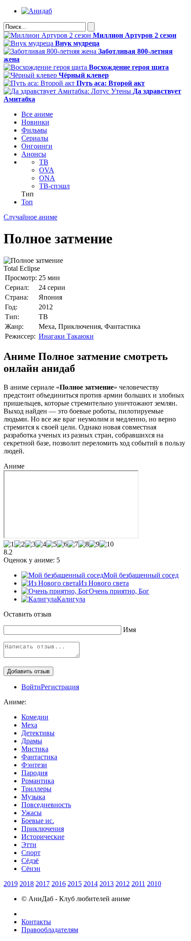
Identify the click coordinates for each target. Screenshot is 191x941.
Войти (31, 687)
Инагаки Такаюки (66, 336)
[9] (94, 544)
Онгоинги (36, 146)
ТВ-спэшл (54, 186)
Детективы (38, 733)
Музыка (33, 796)
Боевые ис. (37, 820)
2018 (27, 883)
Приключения (42, 828)
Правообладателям (49, 929)
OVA (46, 170)
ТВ (43, 162)
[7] (73, 544)
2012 (122, 883)
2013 (106, 883)
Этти (28, 844)
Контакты (36, 921)
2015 (75, 883)
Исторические (42, 836)
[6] (62, 544)
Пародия (34, 773)
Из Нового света (104, 583)
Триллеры (36, 789)
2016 (59, 883)
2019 (11, 883)
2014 (91, 883)
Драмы (31, 741)
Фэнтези (34, 765)
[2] (19, 544)
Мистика (34, 749)
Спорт (30, 852)
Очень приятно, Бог (119, 591)
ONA (47, 178)
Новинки (35, 122)
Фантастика (39, 757)
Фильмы (34, 130)
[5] (51, 544)
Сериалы (34, 138)
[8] (83, 544)
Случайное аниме (30, 217)
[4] (41, 544)
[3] (30, 544)
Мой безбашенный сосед (141, 575)
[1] (9, 544)
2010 (154, 883)
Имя (129, 629)
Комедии (34, 717)
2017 (43, 883)
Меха (29, 725)
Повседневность (46, 804)
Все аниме (37, 114)
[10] (106, 544)
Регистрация (60, 687)
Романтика (37, 781)
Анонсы (33, 154)
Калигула (71, 599)
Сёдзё (30, 860)
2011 (138, 883)
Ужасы (31, 812)
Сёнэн (30, 868)
